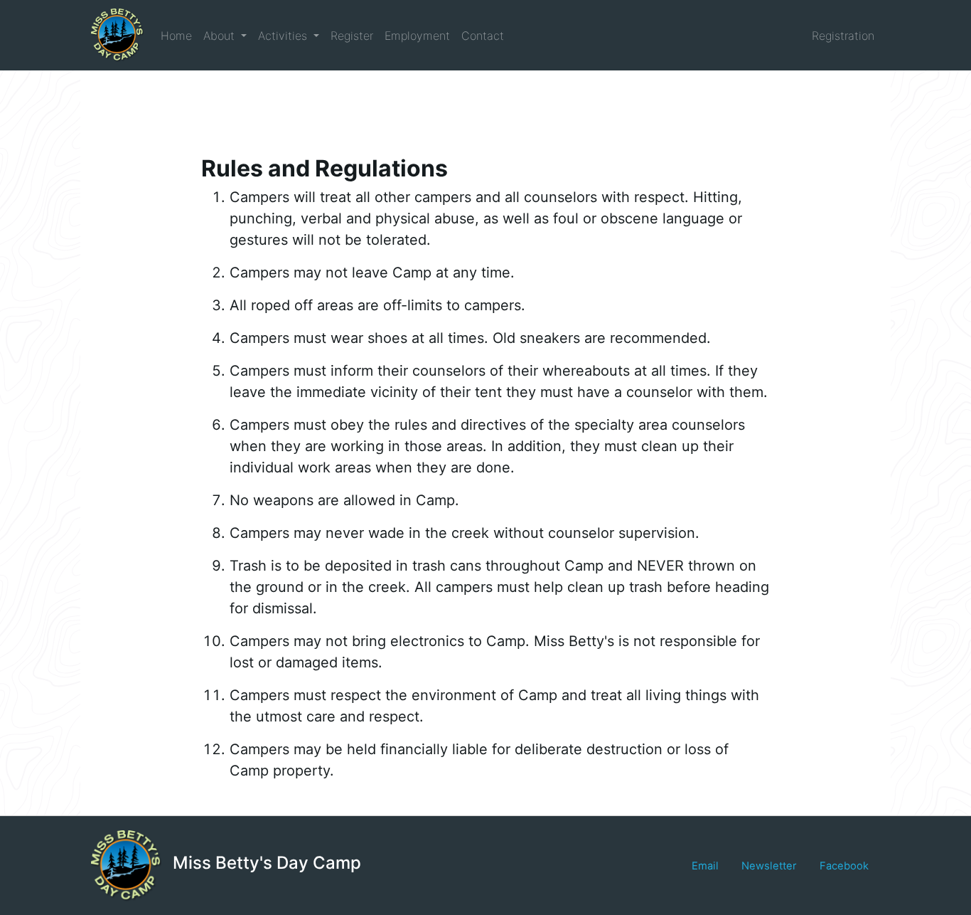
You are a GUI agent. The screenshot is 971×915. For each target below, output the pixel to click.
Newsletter (769, 866)
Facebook (844, 866)
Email (705, 866)
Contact (482, 35)
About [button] (220, 35)
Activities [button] (284, 35)
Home (176, 35)
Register (352, 35)
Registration (843, 35)
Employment (417, 35)
